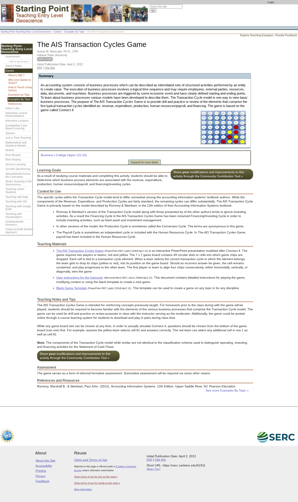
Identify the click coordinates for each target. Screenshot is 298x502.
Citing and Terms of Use (90, 460)
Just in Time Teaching (18, 137)
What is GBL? (16, 75)
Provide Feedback (286, 35)
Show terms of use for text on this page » (96, 476)
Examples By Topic (74, 31)
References (15, 103)
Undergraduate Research (14, 223)
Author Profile (45, 59)
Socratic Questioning (17, 169)
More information (83, 489)
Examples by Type (19, 94)
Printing (41, 471)
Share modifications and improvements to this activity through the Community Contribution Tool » (208, 174)
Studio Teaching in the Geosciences (18, 183)
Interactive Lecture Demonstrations (16, 115)
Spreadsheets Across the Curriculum (18, 175)
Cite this (50, 67)
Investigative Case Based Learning (16, 127)
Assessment (12, 56)
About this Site (45, 460)
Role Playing (13, 159)
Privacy (41, 476)
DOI (39, 67)
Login (270, 2)
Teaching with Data (16, 196)
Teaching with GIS (16, 201)
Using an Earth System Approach (19, 231)
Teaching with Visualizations (13, 215)
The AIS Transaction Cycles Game (80, 250)
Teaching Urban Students (14, 191)
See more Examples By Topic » (227, 390)
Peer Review (13, 155)
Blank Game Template (71, 288)
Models (9, 150)
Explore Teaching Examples (256, 35)
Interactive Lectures (17, 120)
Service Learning (15, 164)
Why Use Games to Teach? (19, 81)
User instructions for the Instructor (79, 277)
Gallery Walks (13, 65)
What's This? (153, 469)
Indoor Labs (12, 108)
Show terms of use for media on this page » (97, 483)
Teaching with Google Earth (18, 208)
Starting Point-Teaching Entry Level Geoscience (26, 31)
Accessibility (44, 465)
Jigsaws (10, 133)
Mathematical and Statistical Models (16, 144)
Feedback (42, 481)
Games (58, 31)
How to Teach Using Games (20, 89)
